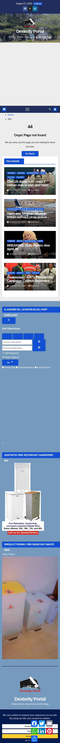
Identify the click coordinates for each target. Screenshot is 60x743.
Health (19, 241)
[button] (50, 109)
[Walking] (18, 336)
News (43, 173)
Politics (11, 177)
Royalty (40, 209)
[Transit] (39, 336)
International (32, 173)
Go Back (30, 153)
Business (11, 173)
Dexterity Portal (30, 31)
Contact (20, 273)
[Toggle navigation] (27, 109)
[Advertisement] (30, 74)
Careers (11, 241)
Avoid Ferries (43, 367)
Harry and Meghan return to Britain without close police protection (27, 217)
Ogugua (35, 190)
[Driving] (7, 336)
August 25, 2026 (18, 254)
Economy (21, 173)
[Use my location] (39, 342)
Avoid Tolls (9, 367)
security (20, 177)
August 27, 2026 (18, 190)
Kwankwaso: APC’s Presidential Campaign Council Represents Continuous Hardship (30, 280)
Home (11, 115)
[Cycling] (28, 336)
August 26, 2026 (18, 222)
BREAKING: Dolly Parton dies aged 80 (28, 247)
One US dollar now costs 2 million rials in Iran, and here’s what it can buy (28, 185)
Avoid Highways (26, 367)
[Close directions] (8, 320)
